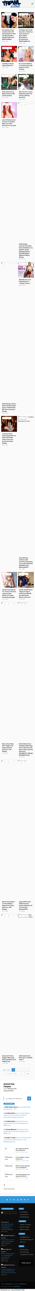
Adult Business (5, 1222)
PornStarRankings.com (27, 1239)
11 (22, 76)
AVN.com (22, 1242)
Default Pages (24, 1249)
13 (5, 48)
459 (17, 1160)
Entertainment (24, 1214)
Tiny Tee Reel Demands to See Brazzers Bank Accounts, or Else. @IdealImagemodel (17, 1140)
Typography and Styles (27, 1254)
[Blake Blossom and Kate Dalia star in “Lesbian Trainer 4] (26, 277)
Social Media (23, 1212)
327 (17, 1169)
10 (6, 1073)
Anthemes (17, 1286)
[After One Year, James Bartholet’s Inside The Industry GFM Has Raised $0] (26, 89)
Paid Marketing (24, 1217)
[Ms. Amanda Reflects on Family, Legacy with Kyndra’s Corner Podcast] (26, 61)
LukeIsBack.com (24, 1237)
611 (17, 1152)
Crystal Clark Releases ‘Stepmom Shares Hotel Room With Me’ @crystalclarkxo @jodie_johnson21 (17, 1115)
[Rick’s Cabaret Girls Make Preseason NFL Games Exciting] (9, 89)
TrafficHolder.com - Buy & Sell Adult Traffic (12, 1290)
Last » (27, 1073)
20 (10, 1073)
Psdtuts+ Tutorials (25, 1224)
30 (15, 1073)
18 (5, 104)
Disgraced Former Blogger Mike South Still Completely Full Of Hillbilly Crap (16, 1123)
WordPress (23, 1284)
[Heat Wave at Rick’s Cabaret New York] (9, 61)
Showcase (9, 1284)
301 (17, 1178)
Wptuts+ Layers (24, 1229)
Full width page (24, 1252)
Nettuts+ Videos (24, 1227)
